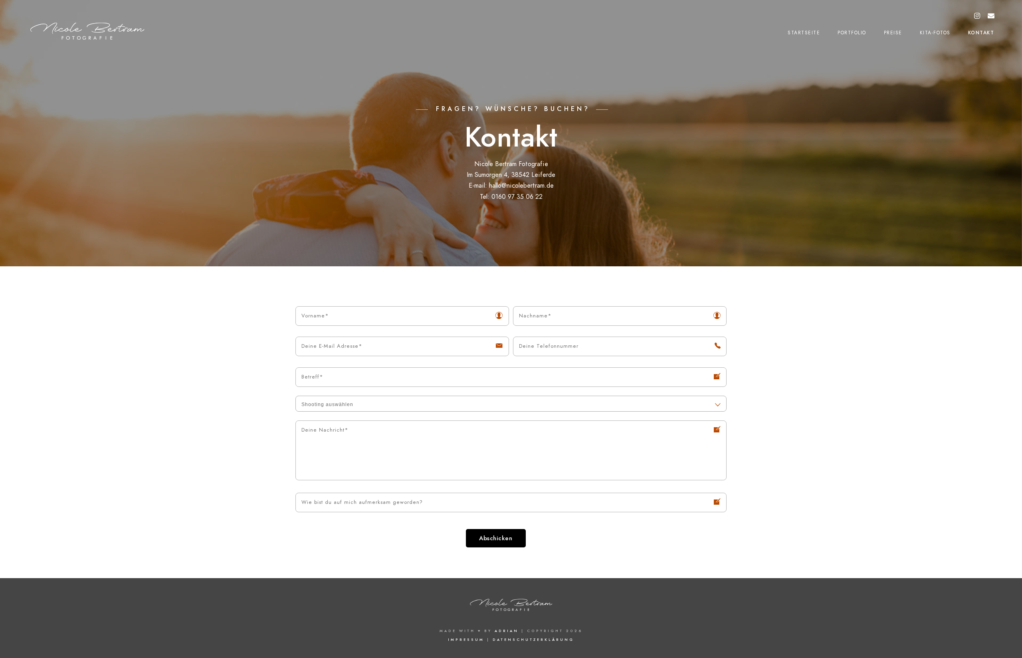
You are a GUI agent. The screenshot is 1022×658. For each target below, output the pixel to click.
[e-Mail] (991, 16)
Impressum (466, 639)
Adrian (507, 630)
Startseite (804, 33)
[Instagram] (977, 16)
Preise (893, 33)
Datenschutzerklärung (533, 639)
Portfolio (852, 33)
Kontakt (981, 33)
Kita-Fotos (935, 33)
